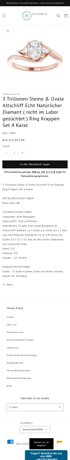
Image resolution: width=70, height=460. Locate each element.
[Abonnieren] (59, 407)
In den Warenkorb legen (35, 164)
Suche (10, 317)
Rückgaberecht (15, 362)
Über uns (12, 324)
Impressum (13, 347)
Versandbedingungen (18, 370)
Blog (9, 385)
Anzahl (6, 146)
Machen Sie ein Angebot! (41, 444)
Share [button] (9, 284)
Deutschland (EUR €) (33, 429)
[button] (4, 15)
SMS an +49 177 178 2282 (47, 171)
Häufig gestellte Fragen (20, 339)
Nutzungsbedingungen (19, 378)
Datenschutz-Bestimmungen (22, 355)
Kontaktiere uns (15, 332)
